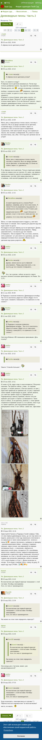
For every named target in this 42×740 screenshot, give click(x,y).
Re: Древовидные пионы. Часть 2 (12, 40)
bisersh (3, 571)
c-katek (3, 34)
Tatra (10, 20)
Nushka (7, 143)
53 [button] (16, 30)
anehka (7, 246)
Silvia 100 (4, 523)
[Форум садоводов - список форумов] (7, 6)
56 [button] (26, 30)
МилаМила (9, 60)
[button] (5, 30)
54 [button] (19, 30)
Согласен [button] (21, 736)
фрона (3, 625)
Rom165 (8, 592)
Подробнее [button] (8, 730)
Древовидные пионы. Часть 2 (18, 15)
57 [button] (29, 30)
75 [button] (34, 30)
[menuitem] (7, 2)
